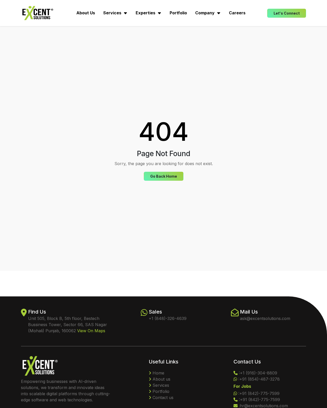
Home (157, 372)
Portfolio (178, 12)
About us (160, 379)
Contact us (162, 397)
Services (160, 385)
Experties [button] (146, 12)
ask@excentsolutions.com (265, 318)
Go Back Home (163, 176)
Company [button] (205, 12)
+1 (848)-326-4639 (167, 318)
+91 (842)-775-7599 (259, 393)
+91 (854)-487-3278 (259, 379)
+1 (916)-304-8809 (258, 372)
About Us (85, 12)
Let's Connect (287, 13)
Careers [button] (237, 12)
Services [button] (112, 12)
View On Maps (91, 330)
